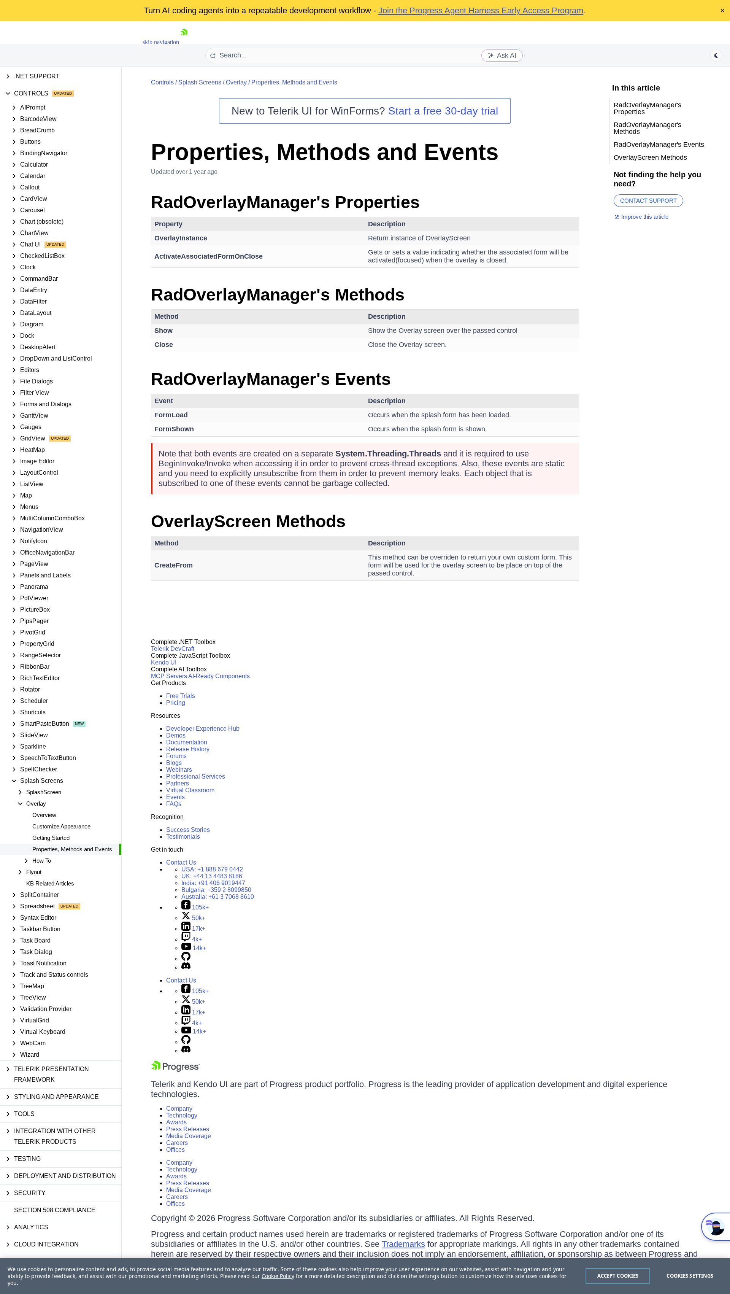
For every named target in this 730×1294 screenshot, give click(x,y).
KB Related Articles (50, 883)
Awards (176, 1122)
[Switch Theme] (716, 55)
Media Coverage (188, 1136)
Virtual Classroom (190, 790)
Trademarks (403, 1244)
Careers (177, 1143)
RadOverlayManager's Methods (278, 294)
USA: (212, 869)
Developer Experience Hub (203, 728)
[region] (365, 1276)
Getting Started (51, 838)
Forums (176, 756)
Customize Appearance (61, 826)
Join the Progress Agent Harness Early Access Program (480, 10)
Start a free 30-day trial (443, 111)
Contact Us (181, 862)
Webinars (179, 769)
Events (175, 797)
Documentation (186, 742)
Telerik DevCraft (172, 648)
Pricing (175, 702)
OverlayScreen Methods (248, 521)
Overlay (236, 82)
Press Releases (187, 1129)
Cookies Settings (690, 1275)
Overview (44, 815)
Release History (187, 749)
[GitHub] (185, 958)
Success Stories (188, 830)
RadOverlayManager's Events (271, 379)
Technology (181, 1115)
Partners (177, 783)
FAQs (173, 804)
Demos (176, 735)
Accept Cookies (618, 1275)
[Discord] (185, 967)
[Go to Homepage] (184, 42)
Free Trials (180, 696)
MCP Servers (169, 676)
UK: (211, 876)
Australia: (217, 896)
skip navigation (161, 42)
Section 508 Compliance (54, 1210)
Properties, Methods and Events (72, 849)
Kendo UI (163, 662)
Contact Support (648, 200)
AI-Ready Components (219, 676)
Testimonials (183, 836)
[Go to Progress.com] (175, 1070)
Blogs (174, 763)
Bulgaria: (216, 890)
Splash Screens (199, 82)
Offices (175, 1149)
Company (179, 1108)
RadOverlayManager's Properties (285, 202)
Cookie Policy (278, 1276)
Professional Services (195, 776)
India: (213, 883)
